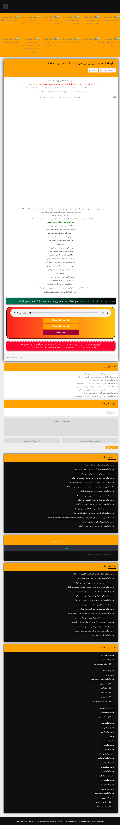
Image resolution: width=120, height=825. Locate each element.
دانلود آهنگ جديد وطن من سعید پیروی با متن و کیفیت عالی (98, 390)
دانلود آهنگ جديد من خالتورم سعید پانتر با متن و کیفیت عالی (98, 374)
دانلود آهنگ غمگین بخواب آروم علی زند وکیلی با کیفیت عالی (94, 469)
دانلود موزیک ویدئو (107, 767)
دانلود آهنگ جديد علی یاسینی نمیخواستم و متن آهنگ (96, 526)
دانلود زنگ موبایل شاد (104, 806)
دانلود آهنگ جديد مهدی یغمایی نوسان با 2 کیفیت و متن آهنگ (94, 600)
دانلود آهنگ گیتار (106, 688)
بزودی (112, 736)
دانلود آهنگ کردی (108, 749)
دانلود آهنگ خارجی (107, 732)
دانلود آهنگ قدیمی (108, 723)
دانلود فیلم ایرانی (108, 789)
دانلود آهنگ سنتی (108, 741)
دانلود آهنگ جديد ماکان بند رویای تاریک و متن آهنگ (97, 491)
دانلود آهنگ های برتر (107, 708)
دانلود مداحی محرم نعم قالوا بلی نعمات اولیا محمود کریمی (94, 631)
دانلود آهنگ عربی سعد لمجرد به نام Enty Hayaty (97, 609)
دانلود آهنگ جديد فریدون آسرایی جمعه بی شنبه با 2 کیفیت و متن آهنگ (90, 587)
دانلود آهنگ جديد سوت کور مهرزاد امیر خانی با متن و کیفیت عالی (96, 396)
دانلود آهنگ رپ (109, 745)
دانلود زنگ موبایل (108, 798)
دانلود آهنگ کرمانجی (107, 784)
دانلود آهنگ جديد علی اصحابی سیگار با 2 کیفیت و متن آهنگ (94, 509)
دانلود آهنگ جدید (68, 80)
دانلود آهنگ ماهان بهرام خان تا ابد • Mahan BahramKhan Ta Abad (92, 482)
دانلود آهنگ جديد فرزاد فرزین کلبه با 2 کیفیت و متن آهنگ (95, 504)
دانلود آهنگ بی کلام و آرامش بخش (102, 679)
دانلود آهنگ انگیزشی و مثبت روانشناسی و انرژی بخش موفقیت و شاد (91, 613)
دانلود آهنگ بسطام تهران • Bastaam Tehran (99, 465)
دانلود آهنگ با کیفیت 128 (61, 320)
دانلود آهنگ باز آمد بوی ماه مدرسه (102, 635)
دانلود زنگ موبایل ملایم (104, 802)
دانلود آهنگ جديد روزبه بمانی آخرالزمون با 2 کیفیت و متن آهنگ (93, 478)
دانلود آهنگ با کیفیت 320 (61, 326)
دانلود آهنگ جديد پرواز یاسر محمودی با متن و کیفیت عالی (95, 626)
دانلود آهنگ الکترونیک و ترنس (102, 701)
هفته (66, 548)
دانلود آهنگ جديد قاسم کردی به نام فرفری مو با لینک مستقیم (97, 386)
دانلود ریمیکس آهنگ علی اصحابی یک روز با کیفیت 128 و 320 (93, 574)
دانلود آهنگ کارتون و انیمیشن (104, 793)
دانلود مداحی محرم (105, 716)
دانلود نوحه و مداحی (107, 712)
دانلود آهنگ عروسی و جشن (102, 664)
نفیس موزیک (108, 301)
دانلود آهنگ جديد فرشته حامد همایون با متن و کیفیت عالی (95, 495)
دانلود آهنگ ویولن (106, 684)
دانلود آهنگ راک (106, 697)
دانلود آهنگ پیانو (106, 692)
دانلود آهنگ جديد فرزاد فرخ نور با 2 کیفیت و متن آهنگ (96, 500)
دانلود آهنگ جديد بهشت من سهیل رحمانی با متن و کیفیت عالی (97, 383)
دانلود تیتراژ (110, 675)
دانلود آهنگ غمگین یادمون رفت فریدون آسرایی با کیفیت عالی (93, 513)
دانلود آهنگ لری (108, 754)
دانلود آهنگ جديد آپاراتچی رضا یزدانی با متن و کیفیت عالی (95, 591)
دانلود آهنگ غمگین (108, 670)
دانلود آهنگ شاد (108, 659)
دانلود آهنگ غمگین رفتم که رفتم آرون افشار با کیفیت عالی (95, 596)
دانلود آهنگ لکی (108, 762)
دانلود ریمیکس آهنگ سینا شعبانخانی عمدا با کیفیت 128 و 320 (98, 377)
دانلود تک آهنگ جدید (106, 70)
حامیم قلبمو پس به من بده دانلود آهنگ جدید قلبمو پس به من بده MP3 (90, 487)
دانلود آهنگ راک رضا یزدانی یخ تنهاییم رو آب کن (98, 522)
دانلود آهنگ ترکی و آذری (106, 758)
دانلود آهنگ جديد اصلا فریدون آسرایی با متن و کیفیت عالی (94, 618)
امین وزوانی (60, 332)
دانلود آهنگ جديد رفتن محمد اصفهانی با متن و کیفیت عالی (94, 474)
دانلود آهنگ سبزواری (107, 780)
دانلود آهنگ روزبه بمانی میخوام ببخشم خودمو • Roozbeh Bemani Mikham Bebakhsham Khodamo (81, 517)
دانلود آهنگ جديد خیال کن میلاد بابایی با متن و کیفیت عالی (95, 604)
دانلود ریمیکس (109, 727)
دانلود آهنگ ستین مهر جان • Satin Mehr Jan (103, 380)
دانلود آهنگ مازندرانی (107, 776)
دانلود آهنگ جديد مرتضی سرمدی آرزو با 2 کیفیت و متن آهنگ (93, 583)
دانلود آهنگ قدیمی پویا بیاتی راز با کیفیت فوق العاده (101, 393)
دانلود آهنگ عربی (108, 771)
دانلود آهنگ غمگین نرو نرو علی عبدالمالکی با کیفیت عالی (95, 578)
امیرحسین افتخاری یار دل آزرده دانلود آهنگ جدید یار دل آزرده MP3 (92, 622)
